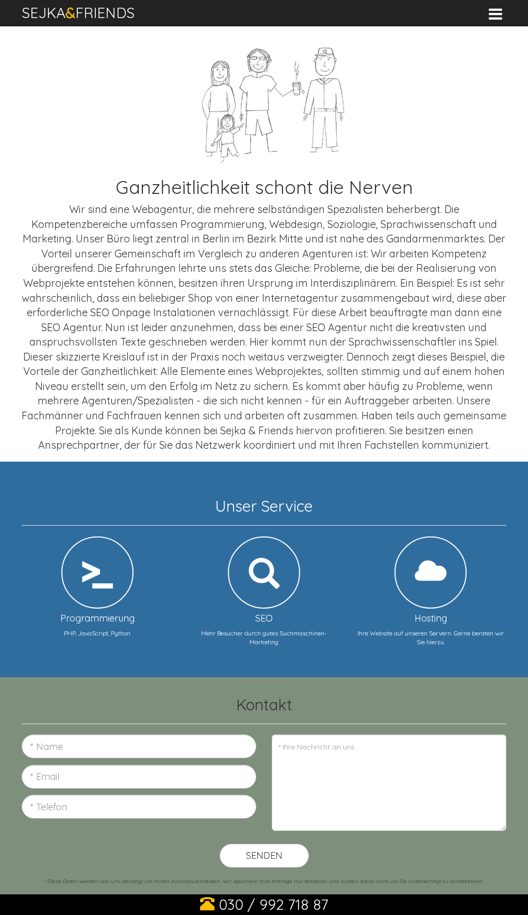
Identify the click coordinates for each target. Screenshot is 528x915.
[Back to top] (504, 896)
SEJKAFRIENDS (78, 13)
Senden (264, 855)
